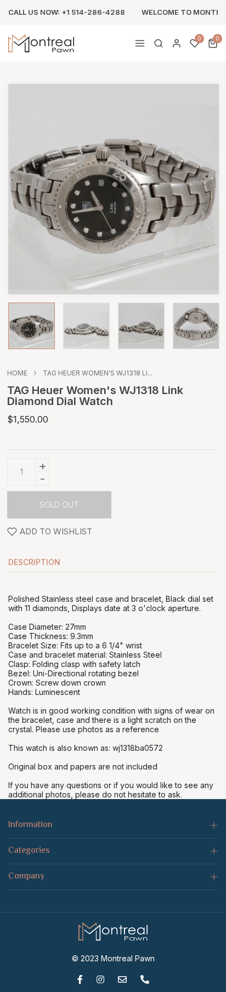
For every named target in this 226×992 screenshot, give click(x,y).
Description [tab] (34, 562)
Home (17, 373)
